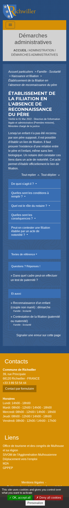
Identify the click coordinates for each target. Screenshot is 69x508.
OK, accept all (21, 497)
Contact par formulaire (19, 388)
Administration (41, 50)
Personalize (35, 503)
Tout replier (30, 174)
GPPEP (8, 467)
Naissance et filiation (25, 76)
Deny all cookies (50, 497)
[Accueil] (19, 10)
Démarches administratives (34, 54)
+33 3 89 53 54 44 (14, 382)
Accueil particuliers (21, 71)
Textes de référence (23, 254)
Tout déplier (51, 174)
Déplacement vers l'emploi (20, 459)
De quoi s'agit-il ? (23, 183)
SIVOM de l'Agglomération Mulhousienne (30, 454)
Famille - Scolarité (49, 71)
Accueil (20, 50)
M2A (6, 463)
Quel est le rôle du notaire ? (29, 205)
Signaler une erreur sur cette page (38, 335)
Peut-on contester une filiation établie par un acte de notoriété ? (30, 231)
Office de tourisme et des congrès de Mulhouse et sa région (33, 448)
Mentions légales (33, 482)
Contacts (16, 361)
